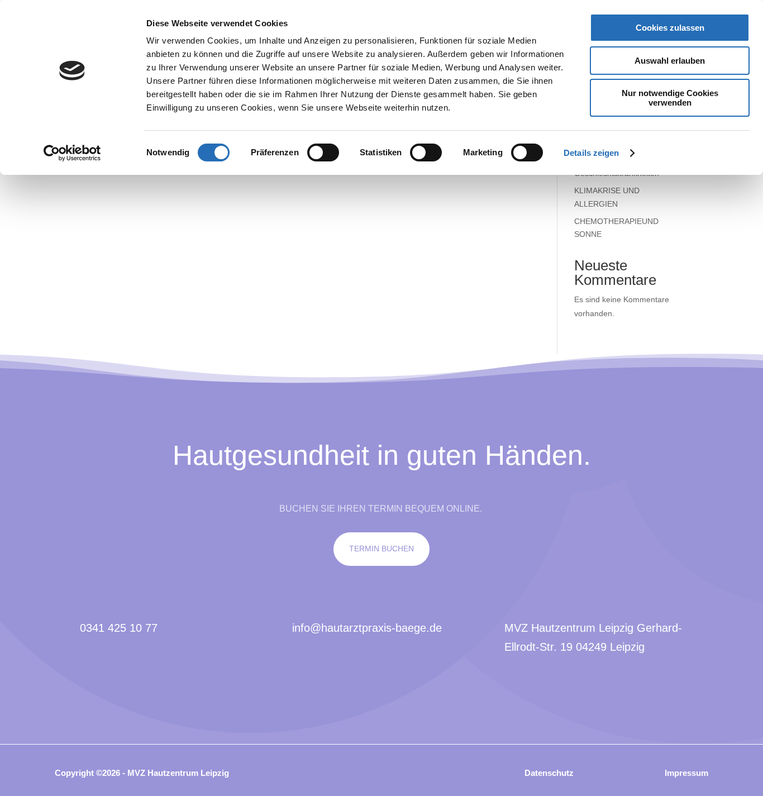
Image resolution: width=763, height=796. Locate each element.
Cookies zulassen (670, 27)
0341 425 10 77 (119, 628)
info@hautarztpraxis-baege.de (367, 628)
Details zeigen (591, 153)
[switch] (323, 152)
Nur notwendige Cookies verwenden (670, 97)
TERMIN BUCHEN (381, 548)
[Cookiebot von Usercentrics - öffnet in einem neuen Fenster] (72, 153)
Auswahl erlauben (670, 60)
